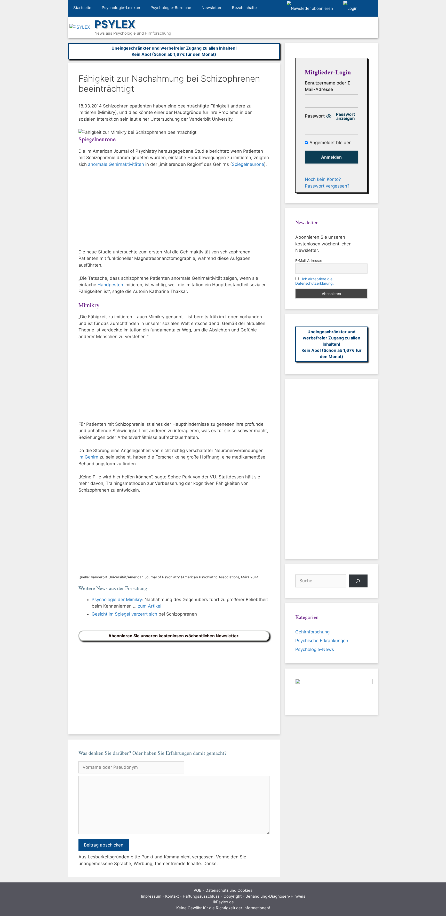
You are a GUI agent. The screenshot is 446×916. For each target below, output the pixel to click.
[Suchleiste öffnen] (370, 8)
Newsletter (212, 7)
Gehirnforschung (312, 631)
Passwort (315, 116)
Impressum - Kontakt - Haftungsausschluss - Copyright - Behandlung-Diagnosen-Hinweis (223, 896)
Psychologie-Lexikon (121, 7)
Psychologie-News (314, 649)
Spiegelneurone (248, 164)
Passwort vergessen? (327, 186)
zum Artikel (149, 606)
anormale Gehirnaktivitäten (116, 164)
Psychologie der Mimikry (117, 599)
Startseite (82, 7)
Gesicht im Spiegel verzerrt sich (124, 614)
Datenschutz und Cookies (228, 890)
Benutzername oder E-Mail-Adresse (328, 86)
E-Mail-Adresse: (308, 260)
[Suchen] (358, 581)
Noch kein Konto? (323, 179)
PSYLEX (114, 24)
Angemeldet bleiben (330, 142)
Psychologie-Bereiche (170, 7)
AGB (198, 890)
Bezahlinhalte (244, 7)
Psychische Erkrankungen (321, 640)
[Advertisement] (173, 210)
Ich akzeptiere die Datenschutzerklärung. (314, 281)
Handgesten (110, 284)
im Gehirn (88, 457)
